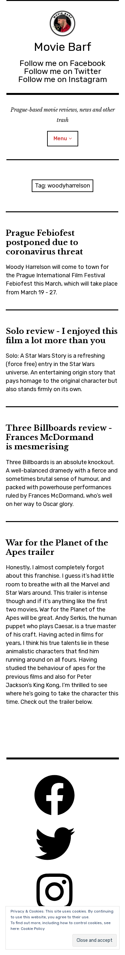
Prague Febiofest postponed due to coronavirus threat (44, 242)
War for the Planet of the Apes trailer (57, 547)
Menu (60, 138)
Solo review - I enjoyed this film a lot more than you (62, 335)
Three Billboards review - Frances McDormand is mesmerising (59, 437)
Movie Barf (62, 47)
